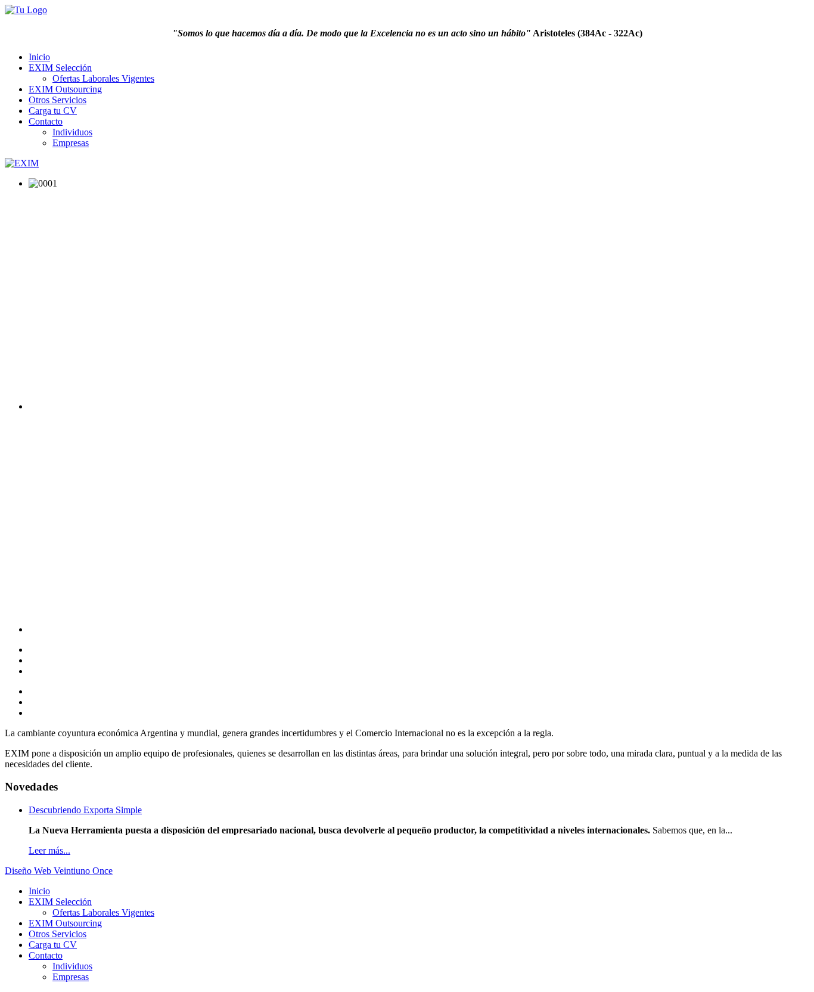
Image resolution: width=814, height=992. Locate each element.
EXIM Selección (60, 68)
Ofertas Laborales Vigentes (103, 78)
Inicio (39, 57)
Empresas (70, 143)
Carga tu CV (53, 111)
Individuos (72, 132)
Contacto (46, 121)
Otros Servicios (57, 100)
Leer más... (49, 850)
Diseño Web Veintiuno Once (59, 871)
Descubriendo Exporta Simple (85, 810)
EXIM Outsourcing (65, 89)
